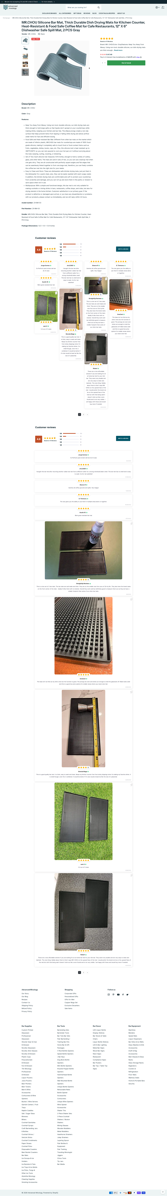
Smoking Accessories (29, 1182)
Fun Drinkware (27, 1066)
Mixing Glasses (62, 1125)
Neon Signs (97, 1054)
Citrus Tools (61, 1158)
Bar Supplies (27, 1026)
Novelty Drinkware (28, 1054)
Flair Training (62, 1149)
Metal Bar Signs (98, 1048)
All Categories (65, 13)
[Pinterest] (113, 995)
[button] (2, 1)
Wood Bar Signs (98, 1051)
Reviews (87, 13)
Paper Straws (26, 1143)
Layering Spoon (63, 1140)
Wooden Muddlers (64, 1128)
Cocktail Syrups (27, 1125)
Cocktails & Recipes (107, 13)
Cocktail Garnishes (28, 1122)
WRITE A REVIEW (123, 249)
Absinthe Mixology (28, 1176)
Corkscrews (61, 1099)
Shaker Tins (61, 1110)
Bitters (24, 1119)
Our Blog (25, 996)
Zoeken (98, 7)
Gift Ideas (77, 13)
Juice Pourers (27, 1081)
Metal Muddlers (63, 1131)
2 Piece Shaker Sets (64, 1113)
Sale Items (68, 1008)
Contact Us (26, 1002)
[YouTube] (118, 994)
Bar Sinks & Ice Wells (136, 1042)
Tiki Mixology (27, 1069)
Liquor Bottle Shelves (100, 1042)
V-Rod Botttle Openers (65, 1051)
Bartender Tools (63, 1033)
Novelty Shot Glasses (29, 1051)
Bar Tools (61, 1026)
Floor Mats (132, 1075)
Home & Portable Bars (137, 1081)
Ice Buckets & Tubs (28, 1164)
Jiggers (60, 1155)
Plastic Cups (26, 1057)
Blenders (132, 1033)
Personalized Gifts (71, 996)
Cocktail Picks (27, 1146)
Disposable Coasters (29, 1149)
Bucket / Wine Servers (30, 1102)
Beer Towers (26, 1087)
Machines (132, 1030)
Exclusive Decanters (72, 1005)
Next (40, 2)
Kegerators (132, 1066)
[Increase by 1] (105, 61)
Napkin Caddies (27, 1110)
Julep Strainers (62, 1137)
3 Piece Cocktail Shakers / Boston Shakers (63, 1119)
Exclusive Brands (49, 13)
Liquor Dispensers (135, 1039)
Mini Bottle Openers (64, 1066)
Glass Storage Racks (136, 1063)
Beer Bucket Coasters (29, 1152)
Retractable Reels (63, 1090)
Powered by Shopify (50, 1193)
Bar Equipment (135, 1026)
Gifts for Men (69, 999)
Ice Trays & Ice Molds (29, 1167)
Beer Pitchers (26, 1084)
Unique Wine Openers (65, 1102)
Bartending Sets (63, 1030)
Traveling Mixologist (64, 1152)
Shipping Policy (27, 1005)
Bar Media (61, 1164)
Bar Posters (97, 1063)
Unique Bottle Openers (65, 1087)
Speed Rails (133, 1036)
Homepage (6, 18)
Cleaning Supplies (28, 1179)
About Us (121, 13)
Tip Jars (60, 1161)
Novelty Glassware (28, 1048)
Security (132, 1084)
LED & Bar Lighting (100, 1045)
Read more (118, 50)
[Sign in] (157, 7)
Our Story (25, 993)
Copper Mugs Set (71, 1002)
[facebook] (123, 994)
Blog (94, 13)
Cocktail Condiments (29, 1140)
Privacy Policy (27, 1011)
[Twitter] (127, 994)
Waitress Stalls (134, 1078)
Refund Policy (27, 1008)
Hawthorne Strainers (64, 1134)
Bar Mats (25, 1155)
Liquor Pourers (27, 1078)
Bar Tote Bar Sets (63, 1036)
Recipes (24, 999)
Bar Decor (97, 1026)
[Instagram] (109, 995)
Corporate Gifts (70, 993)
